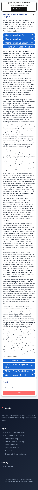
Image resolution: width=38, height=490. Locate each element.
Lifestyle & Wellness (12, 448)
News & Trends (10, 451)
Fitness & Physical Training (14, 442)
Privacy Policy (9, 466)
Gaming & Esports (11, 445)
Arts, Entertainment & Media (15, 432)
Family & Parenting (11, 439)
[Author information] (34, 15)
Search (19, 393)
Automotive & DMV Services (14, 436)
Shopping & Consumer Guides (15, 454)
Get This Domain (19, 9)
